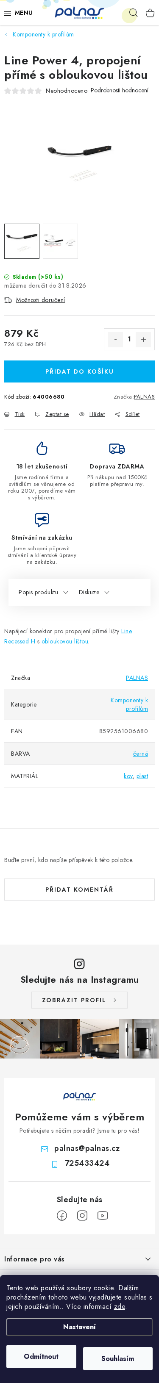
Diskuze (89, 592)
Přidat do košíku (79, 371)
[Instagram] (82, 1216)
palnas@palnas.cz (87, 1148)
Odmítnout (41, 1356)
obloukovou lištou (65, 641)
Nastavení (79, 1327)
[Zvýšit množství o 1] (143, 339)
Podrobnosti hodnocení (119, 90)
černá (140, 753)
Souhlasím (117, 1359)
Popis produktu (38, 592)
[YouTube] (103, 1216)
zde (120, 1306)
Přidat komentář (79, 889)
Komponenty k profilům (129, 704)
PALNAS (144, 397)
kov (128, 776)
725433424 (87, 1163)
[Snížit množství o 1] (115, 339)
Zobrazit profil (74, 1000)
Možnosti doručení (40, 300)
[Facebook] (62, 1216)
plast (142, 776)
